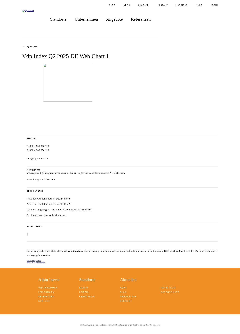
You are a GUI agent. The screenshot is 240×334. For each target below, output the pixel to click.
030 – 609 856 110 (39, 146)
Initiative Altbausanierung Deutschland (48, 198)
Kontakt (162, 5)
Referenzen (141, 19)
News (127, 5)
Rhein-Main (87, 296)
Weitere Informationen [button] (36, 262)
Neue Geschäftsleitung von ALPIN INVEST (49, 204)
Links (198, 5)
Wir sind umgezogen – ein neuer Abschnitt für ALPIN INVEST (60, 209)
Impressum (168, 287)
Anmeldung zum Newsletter (41, 179)
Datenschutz (170, 292)
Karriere (181, 5)
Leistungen (46, 292)
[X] (27, 234)
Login (214, 5)
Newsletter (128, 296)
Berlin (83, 287)
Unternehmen (48, 287)
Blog (112, 5)
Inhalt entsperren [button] (34, 260)
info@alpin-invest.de (37, 158)
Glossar (143, 5)
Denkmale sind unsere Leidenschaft (46, 215)
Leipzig (84, 292)
